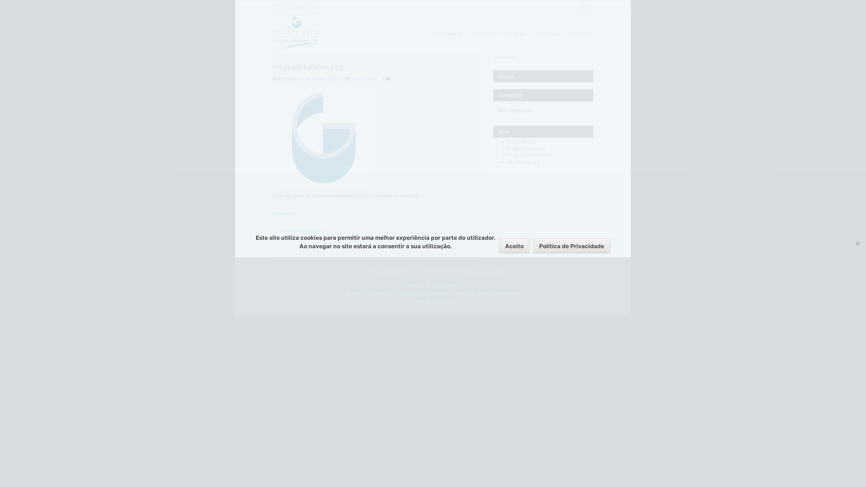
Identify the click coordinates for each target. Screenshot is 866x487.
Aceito (514, 246)
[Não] (857, 243)
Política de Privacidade (571, 246)
